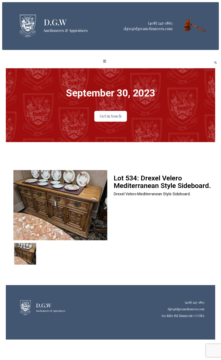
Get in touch (111, 116)
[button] (104, 61)
